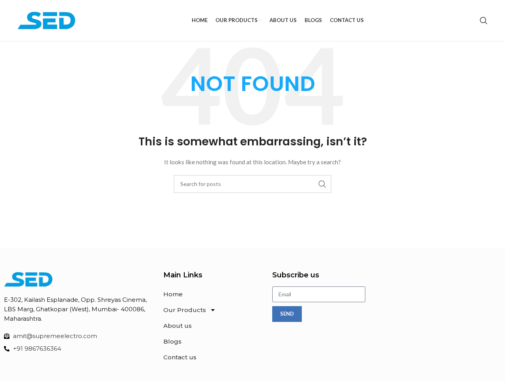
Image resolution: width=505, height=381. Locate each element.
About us (177, 325)
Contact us (179, 357)
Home (173, 294)
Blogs (172, 341)
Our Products (184, 310)
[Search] (484, 20)
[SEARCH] (322, 184)
